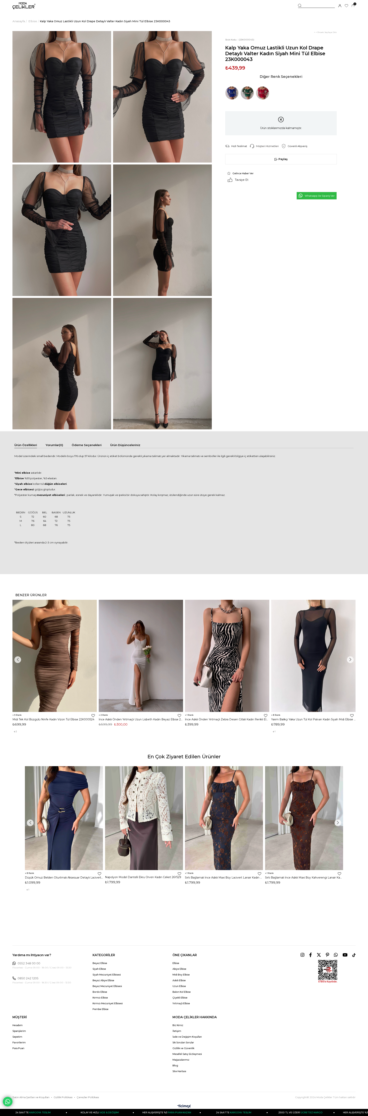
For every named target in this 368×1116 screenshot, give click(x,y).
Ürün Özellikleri (25, 445)
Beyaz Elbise (100, 963)
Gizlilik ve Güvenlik (183, 1048)
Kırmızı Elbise (100, 997)
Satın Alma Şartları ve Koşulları (30, 1097)
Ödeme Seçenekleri (87, 445)
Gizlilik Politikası (63, 1097)
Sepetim (17, 1036)
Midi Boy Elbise (181, 974)
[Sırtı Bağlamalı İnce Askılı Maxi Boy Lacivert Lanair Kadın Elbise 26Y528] (224, 818)
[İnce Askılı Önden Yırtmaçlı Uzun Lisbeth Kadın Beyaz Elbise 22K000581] (141, 656)
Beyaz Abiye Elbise (103, 980)
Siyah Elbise (99, 968)
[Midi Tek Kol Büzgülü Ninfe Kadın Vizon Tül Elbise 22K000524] (54, 656)
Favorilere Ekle (93, 715)
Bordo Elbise (100, 991)
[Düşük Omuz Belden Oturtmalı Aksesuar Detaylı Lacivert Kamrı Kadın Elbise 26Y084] (64, 818)
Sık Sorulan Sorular (183, 1042)
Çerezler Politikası (88, 1097)
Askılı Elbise (179, 980)
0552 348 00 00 (29, 963)
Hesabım (17, 1025)
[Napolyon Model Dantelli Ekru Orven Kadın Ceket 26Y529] (144, 818)
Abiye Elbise (179, 968)
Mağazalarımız (180, 1059)
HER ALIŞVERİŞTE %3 (102, 1112)
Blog (175, 1065)
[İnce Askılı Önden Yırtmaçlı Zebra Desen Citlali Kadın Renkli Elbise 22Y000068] (227, 656)
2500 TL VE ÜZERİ (236, 1112)
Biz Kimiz (177, 1025)
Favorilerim (19, 1042)
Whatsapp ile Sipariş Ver (320, 195)
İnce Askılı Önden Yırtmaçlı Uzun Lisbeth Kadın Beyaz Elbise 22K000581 (141, 719)
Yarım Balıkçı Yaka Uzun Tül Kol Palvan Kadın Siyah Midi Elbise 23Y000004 (313, 719)
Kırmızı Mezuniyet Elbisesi (108, 1003)
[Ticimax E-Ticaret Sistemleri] (184, 1106)
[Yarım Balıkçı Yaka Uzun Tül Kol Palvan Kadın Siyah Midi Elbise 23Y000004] (313, 656)
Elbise (175, 963)
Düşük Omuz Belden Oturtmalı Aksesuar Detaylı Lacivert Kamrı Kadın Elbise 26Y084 (64, 877)
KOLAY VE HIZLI (35, 1112)
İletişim (176, 1031)
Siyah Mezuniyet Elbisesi (107, 974)
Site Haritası (179, 1071)
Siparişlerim (19, 1031)
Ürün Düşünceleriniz (125, 445)
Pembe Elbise (100, 1009)
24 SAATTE (169, 1112)
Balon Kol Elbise (181, 991)
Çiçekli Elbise (179, 997)
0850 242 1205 (28, 978)
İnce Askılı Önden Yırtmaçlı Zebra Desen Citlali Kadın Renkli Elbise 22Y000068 (227, 719)
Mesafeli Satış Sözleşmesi (187, 1054)
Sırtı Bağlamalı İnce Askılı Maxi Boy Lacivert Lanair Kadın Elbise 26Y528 (224, 877)
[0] (353, 5)
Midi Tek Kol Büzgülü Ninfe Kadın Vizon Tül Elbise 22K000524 (53, 719)
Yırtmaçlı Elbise (181, 1003)
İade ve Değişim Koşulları (187, 1036)
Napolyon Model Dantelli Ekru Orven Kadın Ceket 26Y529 (143, 877)
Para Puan (18, 1048)
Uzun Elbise (179, 986)
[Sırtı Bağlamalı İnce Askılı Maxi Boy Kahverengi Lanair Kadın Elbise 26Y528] (304, 818)
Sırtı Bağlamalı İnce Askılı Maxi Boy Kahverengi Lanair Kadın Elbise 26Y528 (304, 877)
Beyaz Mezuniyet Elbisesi (107, 986)
